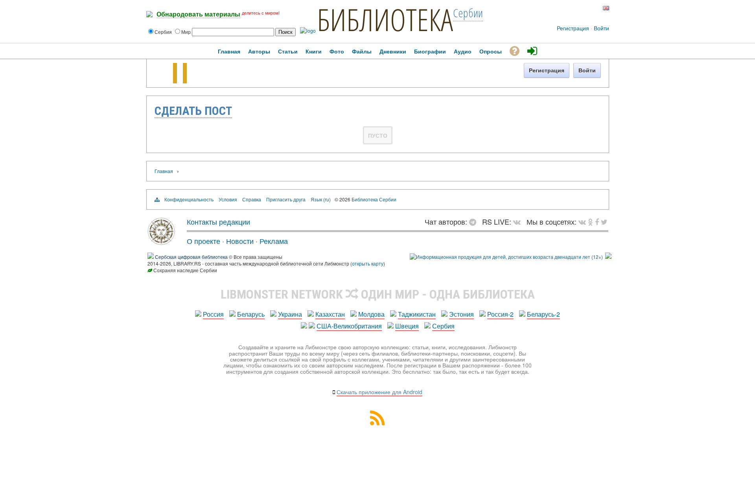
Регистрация (573, 28)
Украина (290, 314)
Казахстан (330, 314)
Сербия (443, 325)
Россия (213, 314)
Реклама (274, 241)
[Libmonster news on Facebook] (597, 221)
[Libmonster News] (604, 221)
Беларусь (251, 314)
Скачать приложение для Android (379, 392)
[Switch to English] (606, 8)
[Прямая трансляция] (519, 221)
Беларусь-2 (543, 314)
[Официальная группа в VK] (572, 8)
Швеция (407, 325)
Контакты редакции (218, 221)
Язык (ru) (321, 199)
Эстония (461, 314)
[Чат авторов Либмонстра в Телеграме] (578, 8)
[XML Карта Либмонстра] (377, 422)
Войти (601, 28)
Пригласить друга (286, 199)
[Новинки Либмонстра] (590, 221)
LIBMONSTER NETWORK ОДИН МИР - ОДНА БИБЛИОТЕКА (378, 294)
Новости (240, 241)
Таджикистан (417, 314)
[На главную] (161, 242)
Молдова (371, 314)
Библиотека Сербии (374, 199)
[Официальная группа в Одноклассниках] (585, 8)
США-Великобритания (349, 325)
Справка (251, 199)
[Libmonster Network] (506, 256)
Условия (228, 199)
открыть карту (367, 263)
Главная (164, 171)
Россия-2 (500, 314)
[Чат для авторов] (474, 221)
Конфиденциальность (189, 199)
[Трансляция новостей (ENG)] (591, 8)
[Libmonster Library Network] (608, 256)
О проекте (203, 241)
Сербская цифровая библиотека (191, 256)
